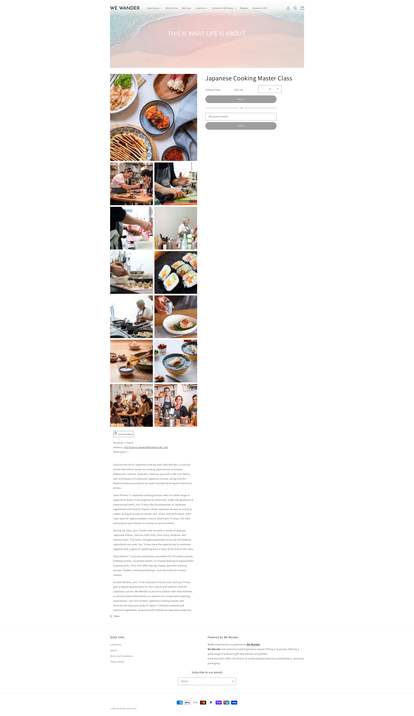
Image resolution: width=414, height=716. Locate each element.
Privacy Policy (117, 661)
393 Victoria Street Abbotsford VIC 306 (146, 447)
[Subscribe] (232, 681)
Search (113, 650)
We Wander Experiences (127, 708)
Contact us (115, 644)
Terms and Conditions (121, 656)
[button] (154, 8)
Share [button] (117, 616)
